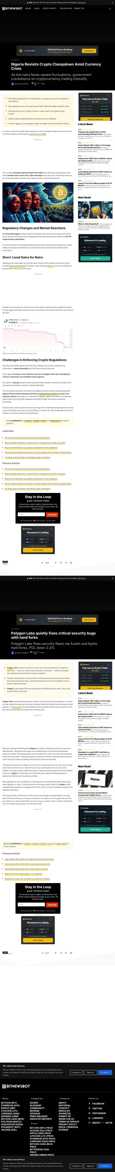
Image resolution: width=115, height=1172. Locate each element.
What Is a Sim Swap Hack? (88, 224)
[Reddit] (89, 1123)
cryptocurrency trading (37, 134)
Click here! (82, 2)
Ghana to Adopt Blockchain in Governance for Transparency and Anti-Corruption (35, 443)
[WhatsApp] (71, 562)
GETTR (108, 1122)
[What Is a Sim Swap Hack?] (95, 210)
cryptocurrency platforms (49, 394)
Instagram (99, 1113)
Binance (50, 266)
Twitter (43, 421)
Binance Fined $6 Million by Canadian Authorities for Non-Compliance (31, 447)
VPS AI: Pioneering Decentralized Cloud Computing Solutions (27, 438)
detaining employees (17, 266)
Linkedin (36, 421)
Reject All (90, 1166)
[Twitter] (89, 1108)
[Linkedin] (89, 1118)
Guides (80, 221)
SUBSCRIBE (52, 515)
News (17, 60)
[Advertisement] (38, 155)
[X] (61, 562)
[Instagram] (89, 1113)
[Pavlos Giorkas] (13, 83)
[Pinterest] (66, 562)
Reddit (96, 1122)
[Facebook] (55, 562)
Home (12, 60)
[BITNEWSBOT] (12, 8)
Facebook (28, 421)
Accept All (105, 1166)
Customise (76, 1166)
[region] (57, 1164)
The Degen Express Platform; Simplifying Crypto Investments (27, 457)
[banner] (57, 51)
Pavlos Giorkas (23, 83)
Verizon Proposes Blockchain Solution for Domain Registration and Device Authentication (38, 452)
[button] (110, 9)
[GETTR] (102, 1123)
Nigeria (5, 564)
